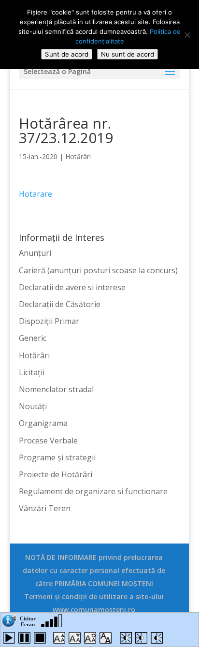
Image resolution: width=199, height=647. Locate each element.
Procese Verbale (48, 440)
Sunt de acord (66, 54)
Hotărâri (78, 156)
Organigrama (43, 423)
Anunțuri (35, 253)
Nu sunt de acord (127, 54)
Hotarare (35, 194)
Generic (32, 338)
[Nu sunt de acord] (187, 35)
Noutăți (33, 406)
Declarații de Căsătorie (59, 304)
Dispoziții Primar (49, 321)
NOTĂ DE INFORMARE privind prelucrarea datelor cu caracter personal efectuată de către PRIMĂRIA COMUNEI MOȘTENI (94, 570)
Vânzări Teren (45, 508)
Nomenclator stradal (56, 389)
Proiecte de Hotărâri (55, 474)
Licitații (31, 372)
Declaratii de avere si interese (72, 287)
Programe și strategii (57, 457)
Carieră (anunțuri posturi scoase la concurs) (98, 270)
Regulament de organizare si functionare (93, 491)
